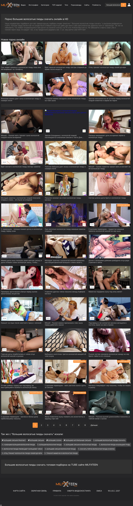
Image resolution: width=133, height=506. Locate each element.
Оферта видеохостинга (79, 491)
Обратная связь (39, 491)
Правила (57, 491)
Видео (23, 5)
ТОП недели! (57, 5)
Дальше (94, 425)
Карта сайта (19, 491)
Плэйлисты (96, 5)
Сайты (86, 5)
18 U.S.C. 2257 (114, 491)
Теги (66, 5)
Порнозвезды (76, 5)
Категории (45, 5)
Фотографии (33, 5)
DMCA (99, 491)
